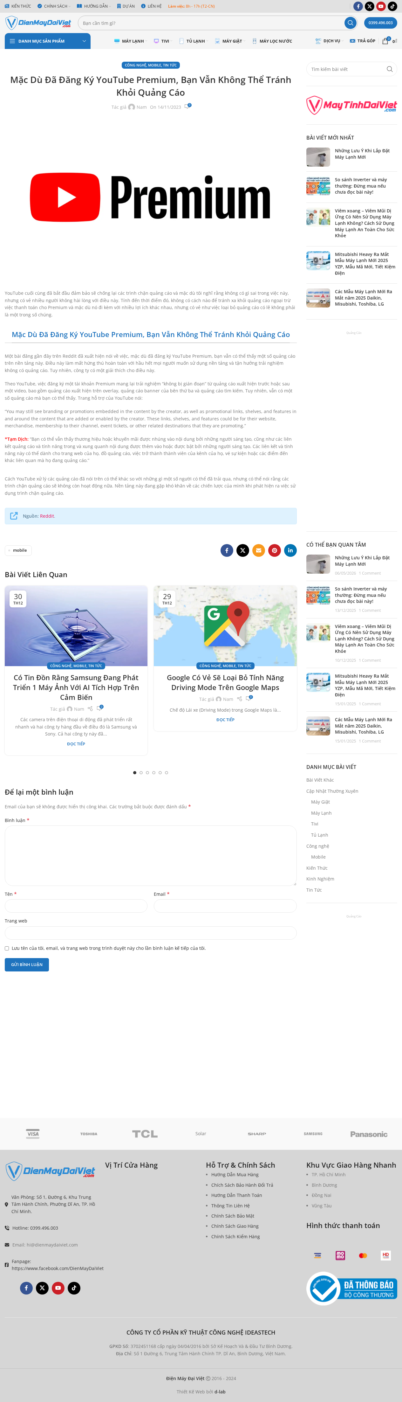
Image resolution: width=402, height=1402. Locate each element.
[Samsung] (313, 1134)
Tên (11, 894)
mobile (20, 550)
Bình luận (17, 820)
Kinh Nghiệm (320, 879)
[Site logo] (38, 22)
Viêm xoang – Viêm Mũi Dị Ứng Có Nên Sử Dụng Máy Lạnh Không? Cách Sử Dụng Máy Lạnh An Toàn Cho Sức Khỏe (364, 223)
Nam (142, 107)
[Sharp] (257, 1134)
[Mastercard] (363, 1256)
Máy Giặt (320, 802)
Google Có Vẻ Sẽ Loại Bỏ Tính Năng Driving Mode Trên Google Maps (225, 682)
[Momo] (340, 1256)
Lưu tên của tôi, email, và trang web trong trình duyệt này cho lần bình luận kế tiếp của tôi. (109, 948)
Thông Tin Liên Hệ (230, 1206)
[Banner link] (351, 105)
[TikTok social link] (392, 6)
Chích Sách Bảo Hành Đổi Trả (242, 1185)
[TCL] (145, 1134)
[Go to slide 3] (147, 772)
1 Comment (370, 573)
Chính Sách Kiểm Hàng (235, 1236)
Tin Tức (170, 65)
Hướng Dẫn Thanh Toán (236, 1195)
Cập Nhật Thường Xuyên (332, 791)
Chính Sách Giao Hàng (235, 1226)
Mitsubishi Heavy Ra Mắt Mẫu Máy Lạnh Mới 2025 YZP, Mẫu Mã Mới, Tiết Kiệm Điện (365, 263)
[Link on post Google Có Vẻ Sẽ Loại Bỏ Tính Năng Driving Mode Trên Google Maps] (225, 626)
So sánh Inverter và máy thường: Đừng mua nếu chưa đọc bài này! (361, 185)
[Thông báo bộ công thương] (351, 1289)
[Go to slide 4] (153, 772)
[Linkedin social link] (290, 550)
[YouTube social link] (381, 6)
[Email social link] (258, 550)
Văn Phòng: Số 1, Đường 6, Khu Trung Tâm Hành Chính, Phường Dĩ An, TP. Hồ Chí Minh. (53, 1204)
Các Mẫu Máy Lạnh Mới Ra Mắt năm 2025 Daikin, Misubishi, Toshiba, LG (363, 297)
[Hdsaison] (385, 1256)
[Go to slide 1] (134, 772)
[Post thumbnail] (318, 157)
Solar (200, 1133)
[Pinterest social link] (274, 550)
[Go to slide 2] (141, 772)
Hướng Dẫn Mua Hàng (235, 1174)
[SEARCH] (350, 23)
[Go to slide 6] (166, 772)
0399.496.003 (381, 22)
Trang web (16, 921)
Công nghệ (135, 65)
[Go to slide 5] (160, 772)
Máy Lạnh (321, 813)
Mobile (154, 65)
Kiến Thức (317, 868)
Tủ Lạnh (319, 835)
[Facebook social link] (358, 6)
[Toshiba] (89, 1134)
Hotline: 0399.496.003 (35, 1228)
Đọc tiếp (76, 744)
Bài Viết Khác (320, 780)
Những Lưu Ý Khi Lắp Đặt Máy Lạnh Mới (362, 154)
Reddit (47, 516)
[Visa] (33, 1134)
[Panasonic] (369, 1134)
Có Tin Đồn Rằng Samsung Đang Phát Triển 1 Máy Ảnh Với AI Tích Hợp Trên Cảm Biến (76, 687)
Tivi (314, 824)
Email (162, 894)
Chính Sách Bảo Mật (232, 1216)
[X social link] (369, 6)
